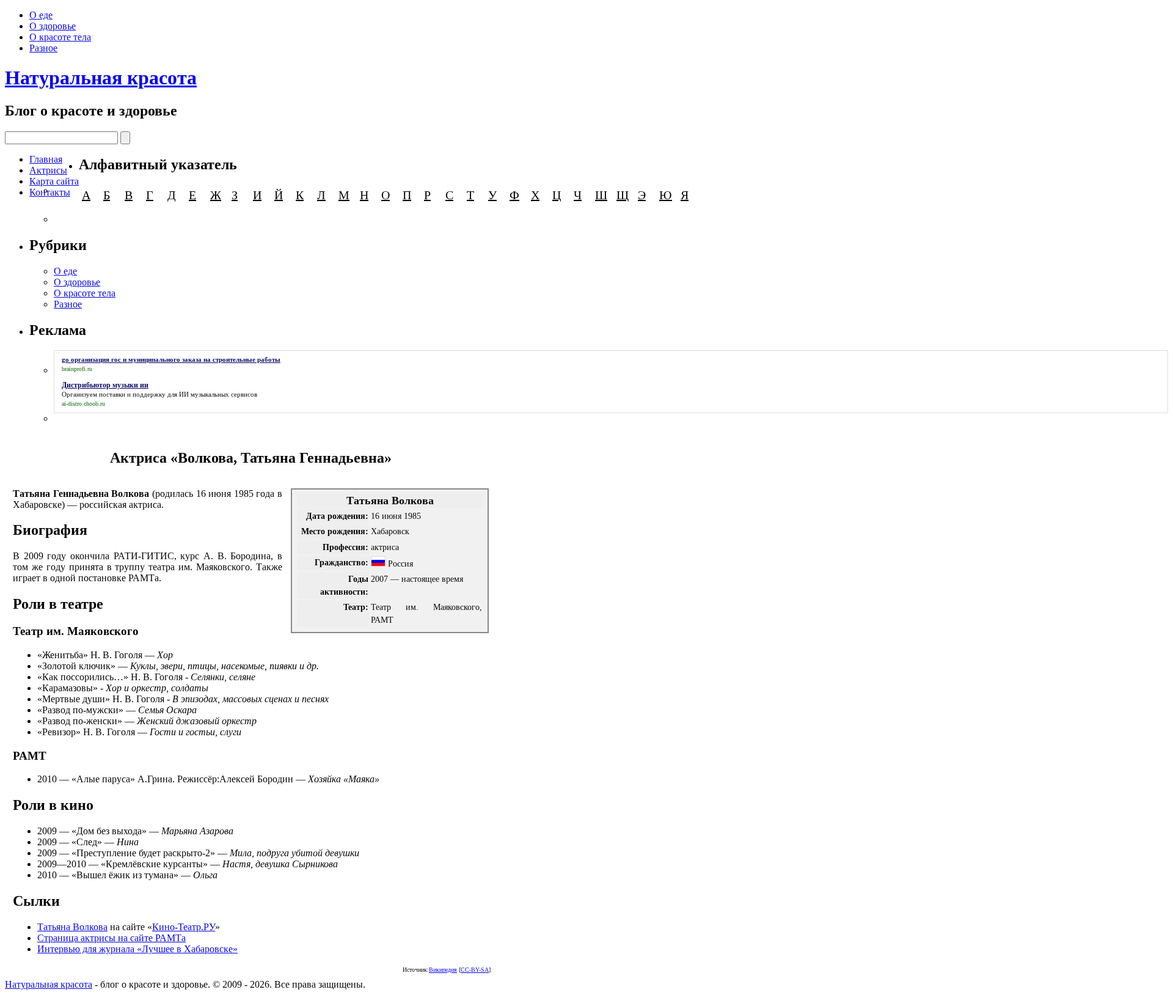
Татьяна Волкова (72, 927)
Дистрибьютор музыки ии (105, 385)
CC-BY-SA (475, 969)
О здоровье (52, 26)
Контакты (49, 192)
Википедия (443, 969)
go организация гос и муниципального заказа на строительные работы (171, 359)
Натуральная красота (101, 78)
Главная (45, 159)
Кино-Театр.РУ (183, 927)
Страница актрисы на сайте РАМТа (111, 938)
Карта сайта (54, 181)
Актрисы (48, 170)
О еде (41, 15)
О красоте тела (60, 37)
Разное (43, 48)
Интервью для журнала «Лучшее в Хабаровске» (137, 949)
